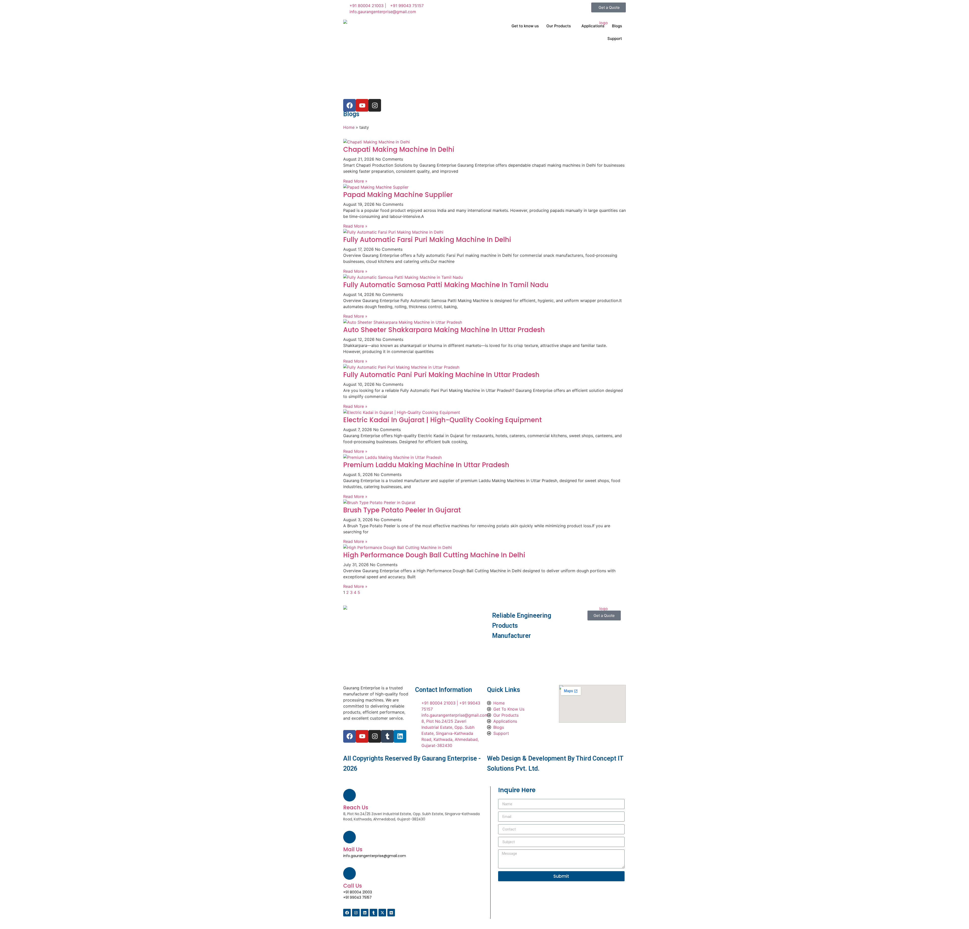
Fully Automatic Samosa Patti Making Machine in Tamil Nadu (445, 284)
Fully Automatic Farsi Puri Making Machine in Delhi (427, 239)
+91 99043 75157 (357, 897)
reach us (355, 807)
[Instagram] (374, 736)
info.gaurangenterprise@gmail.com (374, 855)
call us (352, 885)
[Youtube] (362, 736)
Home (349, 127)
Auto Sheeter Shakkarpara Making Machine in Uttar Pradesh (444, 329)
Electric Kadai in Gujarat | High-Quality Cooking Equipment (442, 419)
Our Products (558, 25)
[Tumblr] (387, 736)
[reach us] (349, 795)
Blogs (617, 25)
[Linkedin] (400, 736)
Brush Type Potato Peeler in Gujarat (402, 510)
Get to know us (525, 25)
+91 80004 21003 (357, 892)
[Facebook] (349, 736)
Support (614, 38)
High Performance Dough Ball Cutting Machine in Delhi (434, 555)
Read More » (355, 181)
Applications (592, 25)
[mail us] (349, 837)
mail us (352, 849)
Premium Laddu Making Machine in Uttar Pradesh (426, 464)
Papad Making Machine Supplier (398, 194)
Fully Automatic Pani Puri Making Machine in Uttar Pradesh (441, 374)
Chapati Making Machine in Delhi (398, 149)
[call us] (349, 873)
